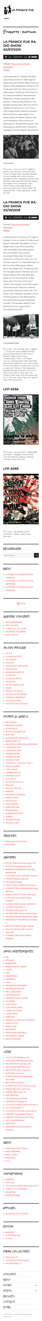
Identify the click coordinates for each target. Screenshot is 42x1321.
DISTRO (7, 1285)
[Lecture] (6, 57)
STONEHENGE (11, 810)
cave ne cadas (21, 356)
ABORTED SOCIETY (14, 725)
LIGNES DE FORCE (13, 1011)
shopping (33, 375)
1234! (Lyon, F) (11, 1257)
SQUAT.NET (10, 1123)
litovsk (23, 368)
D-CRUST (9, 663)
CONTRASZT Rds (12, 747)
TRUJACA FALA (12, 823)
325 (7, 957)
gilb (25, 363)
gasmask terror (26, 457)
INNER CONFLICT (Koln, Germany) (20, 895)
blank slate (28, 454)
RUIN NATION (11, 804)
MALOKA (9, 785)
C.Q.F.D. (8, 970)
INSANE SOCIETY (13, 773)
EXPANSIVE (10, 979)
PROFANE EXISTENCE (15, 795)
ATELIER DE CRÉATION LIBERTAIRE (21, 744)
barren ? (18, 454)
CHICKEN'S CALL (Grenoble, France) (21, 876)
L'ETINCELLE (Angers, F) (16, 1101)
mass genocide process (21, 181)
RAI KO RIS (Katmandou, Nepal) (19, 926)
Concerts (7, 454)
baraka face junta (23, 171)
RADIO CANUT (11, 1155)
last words (14, 368)
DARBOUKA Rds (12, 754)
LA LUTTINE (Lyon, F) (14, 1108)
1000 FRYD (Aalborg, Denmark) (19, 1061)
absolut (6, 171)
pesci (5, 372)
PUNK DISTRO (11, 798)
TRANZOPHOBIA (12, 820)
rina (18, 375)
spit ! (5, 377)
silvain (9, 169)
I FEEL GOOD (11, 769)
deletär (25, 174)
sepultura (16, 188)
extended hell (15, 176)
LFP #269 (11, 469)
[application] (21, 57)
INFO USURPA (11, 625)
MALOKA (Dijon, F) (13, 1263)
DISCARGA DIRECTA (14, 672)
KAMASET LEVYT (12, 776)
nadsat (35, 181)
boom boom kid (16, 354)
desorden (33, 361)
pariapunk (22, 183)
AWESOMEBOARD (13, 622)
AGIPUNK (9, 735)
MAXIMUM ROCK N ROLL (16, 841)
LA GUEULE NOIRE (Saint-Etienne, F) (21, 1105)
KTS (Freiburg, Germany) (16, 1098)
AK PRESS (9, 1232)
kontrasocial (15, 365)
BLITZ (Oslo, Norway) (14, 1073)
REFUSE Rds (11, 801)
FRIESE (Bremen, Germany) (17, 1089)
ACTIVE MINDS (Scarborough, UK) (20, 863)
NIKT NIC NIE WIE (13, 788)
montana (7, 459)
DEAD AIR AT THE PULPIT (16, 666)
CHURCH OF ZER (13, 656)
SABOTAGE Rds (12, 807)
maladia (30, 178)
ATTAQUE (9, 960)
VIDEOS (7, 1291)
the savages (22, 377)
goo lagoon (33, 363)
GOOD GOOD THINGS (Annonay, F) (20, 885)
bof (33, 171)
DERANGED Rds (12, 757)
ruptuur (7, 188)
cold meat (27, 358)
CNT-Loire (9, 1183)
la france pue (23, 10)
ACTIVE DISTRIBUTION (15, 732)
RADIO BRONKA (12, 1151)
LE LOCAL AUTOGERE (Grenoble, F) (21, 1111)
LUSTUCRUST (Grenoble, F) (17, 1260)
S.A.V (7, 1161)
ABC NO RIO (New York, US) (17, 1070)
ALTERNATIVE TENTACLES (17, 738)
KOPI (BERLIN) (11, 1095)
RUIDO (8, 688)
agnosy (17, 534)
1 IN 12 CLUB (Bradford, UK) (17, 1057)
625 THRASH (11, 722)
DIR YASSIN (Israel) (13, 882)
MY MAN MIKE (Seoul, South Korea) (21, 913)
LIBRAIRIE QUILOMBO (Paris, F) (19, 1114)
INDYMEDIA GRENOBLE (16, 985)
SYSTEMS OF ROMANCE (16, 694)
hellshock (15, 178)
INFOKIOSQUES (12, 995)
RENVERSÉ (10, 1029)
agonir (6, 354)
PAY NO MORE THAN (14, 685)
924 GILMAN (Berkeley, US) (17, 1067)
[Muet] (29, 57)
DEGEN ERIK (11, 669)
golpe (24, 176)
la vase (6, 368)
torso (18, 190)
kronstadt (26, 365)
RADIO (31, 169)
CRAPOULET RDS (13, 750)
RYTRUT (9, 1239)
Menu (6, 18)
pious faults (13, 372)
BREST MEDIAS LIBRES (15, 967)
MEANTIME (10, 682)
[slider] (34, 57)
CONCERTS (9, 1274)
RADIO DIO (10, 1158)
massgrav (31, 368)
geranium (19, 363)
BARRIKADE (10, 963)
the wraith (13, 380)
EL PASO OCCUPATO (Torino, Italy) (20, 1086)
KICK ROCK (10, 779)
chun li (19, 358)
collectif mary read (12, 174)
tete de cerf (27, 188)
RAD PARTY (10, 845)
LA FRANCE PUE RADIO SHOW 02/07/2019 (20, 45)
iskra (28, 534)
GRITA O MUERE (12, 766)
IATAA (8, 982)
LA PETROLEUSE (12, 1235)
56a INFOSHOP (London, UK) (18, 1064)
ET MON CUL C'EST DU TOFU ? (19, 763)
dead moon (23, 361)
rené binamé (25, 186)
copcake (6, 457)
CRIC (7, 973)
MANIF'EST (10, 1017)
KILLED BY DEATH (13, 678)
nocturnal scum (10, 183)
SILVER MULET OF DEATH (16, 1214)
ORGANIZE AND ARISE (15, 632)
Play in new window (20, 64)
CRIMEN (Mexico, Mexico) (16, 879)
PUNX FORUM (11, 635)
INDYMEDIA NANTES (14, 989)
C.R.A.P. (8, 653)
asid (12, 171)
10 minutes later (12, 351)
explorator (8, 363)
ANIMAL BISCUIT (12, 741)
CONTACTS (9, 1302)
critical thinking (10, 361)
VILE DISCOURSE (13, 700)
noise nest (22, 370)
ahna (23, 534)
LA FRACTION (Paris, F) (15, 907)
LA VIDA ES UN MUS (14, 782)
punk (17, 186)
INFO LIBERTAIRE (13, 992)
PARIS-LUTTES (11, 1023)
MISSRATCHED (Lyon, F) (16, 910)
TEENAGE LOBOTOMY (15, 697)
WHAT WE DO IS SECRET (16, 704)
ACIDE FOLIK (11, 728)
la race (35, 365)
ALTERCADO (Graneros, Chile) (18, 866)
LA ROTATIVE (11, 1004)
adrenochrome (27, 351)
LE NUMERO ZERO (13, 1007)
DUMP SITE (10, 675)
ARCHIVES (32, 452)
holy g (5, 365)
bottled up (28, 354)
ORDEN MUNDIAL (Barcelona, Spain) (21, 917)
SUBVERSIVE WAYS (14, 813)
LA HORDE (10, 1001)
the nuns (12, 377)
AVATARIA (9, 1179)
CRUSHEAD (10, 660)
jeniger (23, 178)
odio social (31, 370)
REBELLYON (11, 1026)
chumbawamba (9, 358)
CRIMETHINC (11, 976)
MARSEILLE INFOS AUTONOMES (20, 1020)
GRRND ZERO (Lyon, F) (15, 1092)
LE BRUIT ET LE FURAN (15, 628)
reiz (13, 375)
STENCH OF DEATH (14, 691)
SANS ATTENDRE (13, 1039)
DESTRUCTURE (12, 760)
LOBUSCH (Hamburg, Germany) (19, 1117)
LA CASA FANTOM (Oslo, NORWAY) (20, 904)
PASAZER (9, 791)
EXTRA (6, 1307)
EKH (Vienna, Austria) (14, 1083)
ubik (20, 380)
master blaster (10, 370)
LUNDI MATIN (11, 1014)
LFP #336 (10, 389)
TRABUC (9, 817)
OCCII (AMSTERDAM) (14, 1120)
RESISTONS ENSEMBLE (16, 1033)
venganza (26, 190)
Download (7, 67)
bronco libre (9, 356)
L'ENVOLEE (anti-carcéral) (16, 998)
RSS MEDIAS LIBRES (14, 1036)
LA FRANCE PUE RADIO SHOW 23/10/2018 (20, 206)
